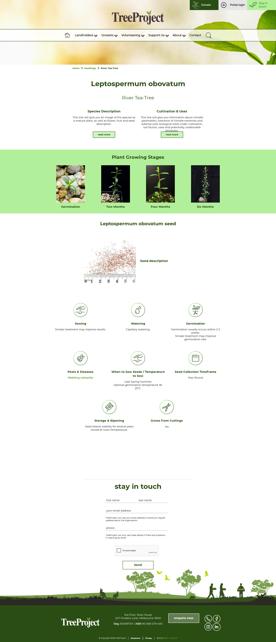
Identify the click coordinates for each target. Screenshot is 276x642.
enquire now (183, 618)
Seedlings (90, 68)
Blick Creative (170, 638)
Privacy (148, 638)
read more (104, 135)
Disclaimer (135, 638)
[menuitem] (86, 35)
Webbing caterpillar (80, 378)
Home (75, 68)
